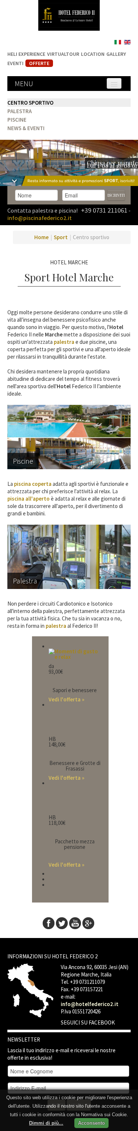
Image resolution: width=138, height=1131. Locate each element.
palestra (64, 341)
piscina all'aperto (28, 498)
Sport (61, 237)
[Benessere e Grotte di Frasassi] (75, 718)
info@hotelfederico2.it (89, 1004)
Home (41, 237)
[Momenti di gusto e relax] (75, 653)
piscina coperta (33, 483)
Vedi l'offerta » (66, 699)
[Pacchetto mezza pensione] (75, 797)
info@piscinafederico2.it (39, 217)
